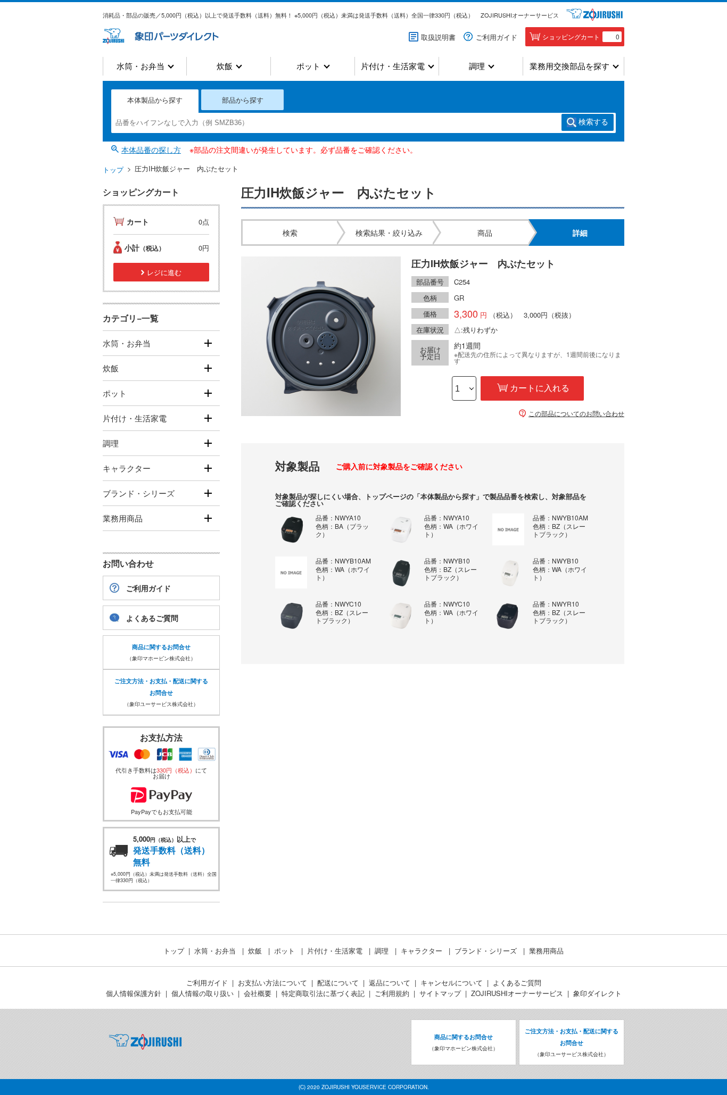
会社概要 (257, 993)
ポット (308, 66)
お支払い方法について (272, 982)
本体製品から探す (155, 100)
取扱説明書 (438, 37)
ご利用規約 (392, 993)
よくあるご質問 (152, 617)
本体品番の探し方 (151, 149)
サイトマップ (440, 993)
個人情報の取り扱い (202, 993)
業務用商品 (123, 518)
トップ (113, 169)
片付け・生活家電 (393, 66)
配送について (338, 982)
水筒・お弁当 (140, 66)
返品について (389, 982)
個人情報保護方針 (133, 993)
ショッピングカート (580, 36)
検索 (593, 122)
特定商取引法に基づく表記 (323, 993)
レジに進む (164, 272)
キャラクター (127, 468)
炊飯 (225, 66)
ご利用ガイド (496, 37)
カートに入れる (539, 388)
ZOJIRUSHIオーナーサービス (520, 15)
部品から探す (242, 100)
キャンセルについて (451, 982)
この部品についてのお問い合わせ (576, 413)
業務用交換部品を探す (569, 66)
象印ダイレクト (597, 993)
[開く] (208, 343)
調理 (477, 66)
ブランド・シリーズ (139, 493)
